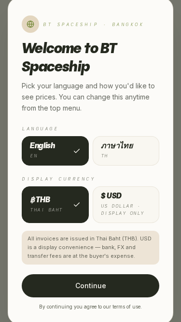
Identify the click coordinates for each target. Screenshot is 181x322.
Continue (90, 285)
